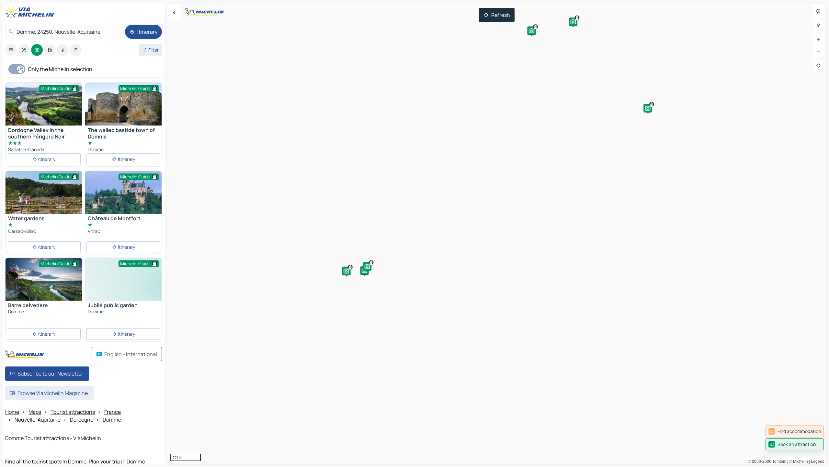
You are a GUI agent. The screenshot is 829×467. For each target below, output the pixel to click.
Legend (817, 461)
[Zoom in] (818, 39)
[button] (573, 22)
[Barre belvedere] (44, 283)
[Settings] (818, 25)
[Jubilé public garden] (123, 286)
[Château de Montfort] (123, 196)
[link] (795, 431)
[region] (496, 233)
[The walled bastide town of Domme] (123, 104)
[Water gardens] (44, 199)
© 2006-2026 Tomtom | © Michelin (778, 461)
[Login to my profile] (818, 11)
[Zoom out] (818, 51)
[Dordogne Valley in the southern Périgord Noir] (44, 108)
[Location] (818, 65)
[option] (11, 50)
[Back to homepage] (31, 12)
